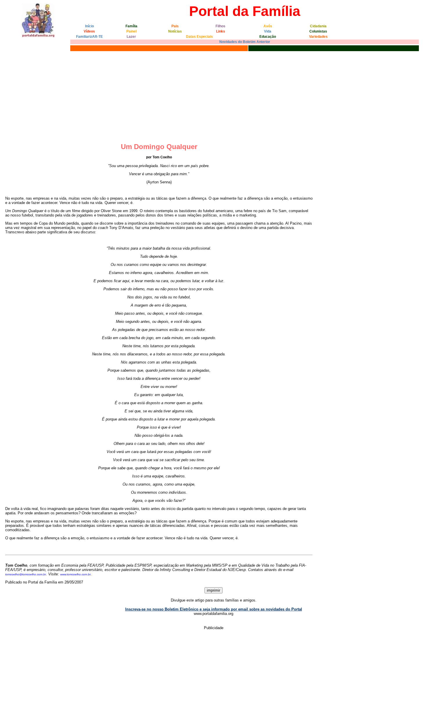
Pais (175, 26)
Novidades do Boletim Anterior (244, 42)
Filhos (220, 26)
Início (89, 26)
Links (220, 31)
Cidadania (318, 26)
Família (131, 26)
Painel (131, 31)
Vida (267, 31)
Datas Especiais (199, 37)
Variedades (318, 37)
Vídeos (89, 31)
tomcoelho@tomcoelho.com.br (25, 574)
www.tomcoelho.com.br (75, 574)
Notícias (175, 31)
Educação (267, 37)
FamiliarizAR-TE (89, 37)
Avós (267, 26)
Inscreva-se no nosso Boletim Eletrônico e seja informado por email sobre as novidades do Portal (213, 609)
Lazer (131, 37)
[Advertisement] (213, 96)
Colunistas (318, 31)
